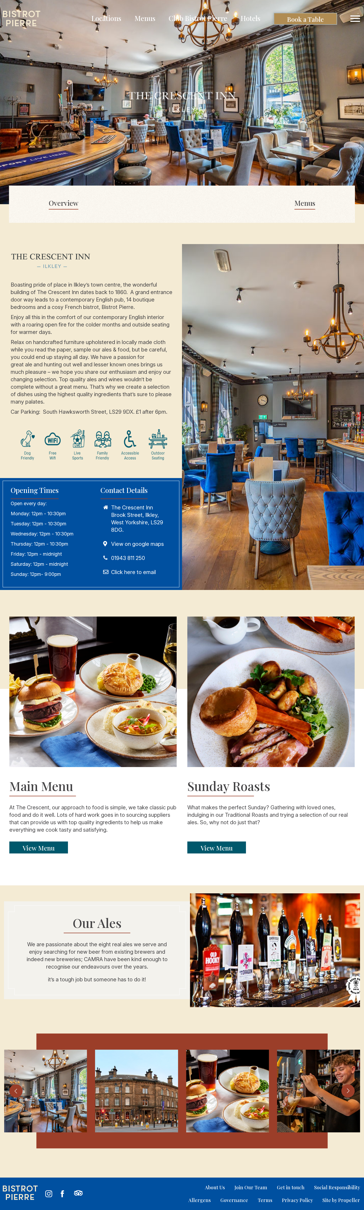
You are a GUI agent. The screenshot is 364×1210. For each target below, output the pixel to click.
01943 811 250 (128, 558)
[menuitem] (106, 19)
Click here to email (133, 572)
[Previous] (16, 1091)
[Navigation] (355, 18)
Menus (304, 203)
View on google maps (137, 544)
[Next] (348, 1091)
